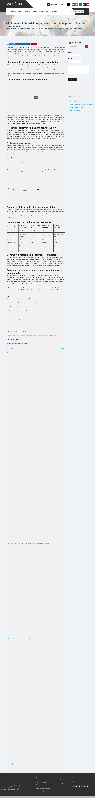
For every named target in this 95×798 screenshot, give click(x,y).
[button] (71, 11)
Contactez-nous (59, 783)
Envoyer (73, 79)
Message (70, 65)
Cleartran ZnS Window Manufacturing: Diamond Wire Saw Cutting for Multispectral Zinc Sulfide (28, 543)
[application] (31, 11)
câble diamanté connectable (23, 257)
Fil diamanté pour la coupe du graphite (44, 28)
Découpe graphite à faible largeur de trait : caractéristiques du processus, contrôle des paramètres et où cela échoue (33, 638)
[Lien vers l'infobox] (69, 5)
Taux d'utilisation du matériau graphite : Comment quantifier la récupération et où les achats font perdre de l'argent (33, 447)
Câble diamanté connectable (24, 53)
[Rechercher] (86, 46)
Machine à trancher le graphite (76, 107)
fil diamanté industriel (69, 28)
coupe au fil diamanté (20, 28)
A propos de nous (60, 780)
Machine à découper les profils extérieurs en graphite (81, 101)
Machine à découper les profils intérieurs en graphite (81, 104)
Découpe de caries (11, 28)
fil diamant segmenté (79, 28)
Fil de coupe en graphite (58, 28)
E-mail (70, 58)
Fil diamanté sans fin (30, 28)
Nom (70, 52)
